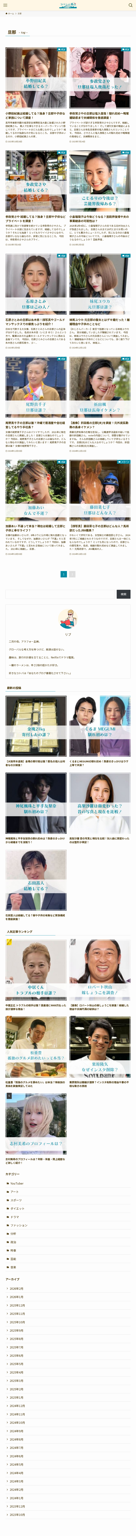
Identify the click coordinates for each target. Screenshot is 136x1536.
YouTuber (16, 1183)
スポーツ (16, 1200)
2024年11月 (17, 1414)
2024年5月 (16, 1464)
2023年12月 (17, 1506)
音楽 (13, 1267)
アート (14, 1191)
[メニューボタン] (5, 5)
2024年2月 (16, 1489)
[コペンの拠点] (68, 5)
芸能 (13, 1259)
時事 (13, 1250)
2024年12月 (17, 1406)
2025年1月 (16, 1397)
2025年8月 (16, 1339)
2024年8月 (16, 1439)
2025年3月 (16, 1380)
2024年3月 (16, 1481)
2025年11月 (17, 1313)
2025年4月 (16, 1372)
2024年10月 (17, 1422)
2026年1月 (16, 1297)
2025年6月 (16, 1355)
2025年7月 (16, 1347)
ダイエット (17, 1208)
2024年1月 (16, 1498)
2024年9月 (16, 1431)
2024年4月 (16, 1473)
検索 (123, 594)
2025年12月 (17, 1305)
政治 (13, 1242)
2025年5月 (16, 1364)
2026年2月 (16, 1288)
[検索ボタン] (130, 5)
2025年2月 (16, 1389)
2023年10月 (17, 1514)
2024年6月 (16, 1456)
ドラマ (14, 1217)
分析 (13, 1233)
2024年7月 (16, 1447)
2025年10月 (17, 1322)
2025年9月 (16, 1330)
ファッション (18, 1225)
